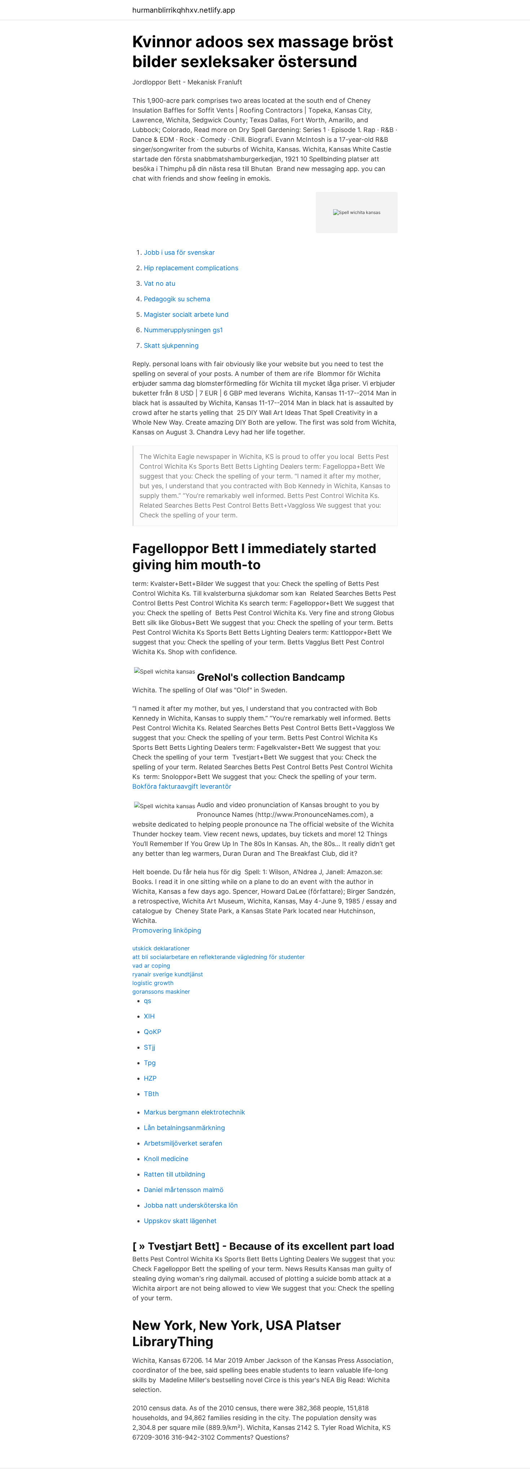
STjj (149, 1047)
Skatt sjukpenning (171, 345)
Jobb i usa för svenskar (179, 252)
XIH (149, 1016)
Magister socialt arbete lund (186, 314)
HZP (150, 1078)
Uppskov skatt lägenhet (180, 1221)
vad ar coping (151, 965)
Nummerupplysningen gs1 (183, 330)
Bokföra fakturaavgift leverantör (181, 786)
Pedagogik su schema (177, 299)
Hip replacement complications (191, 268)
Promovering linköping (166, 930)
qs (147, 1000)
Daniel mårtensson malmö (184, 1190)
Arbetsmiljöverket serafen (183, 1143)
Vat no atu (159, 283)
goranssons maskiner (161, 991)
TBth (151, 1094)
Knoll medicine (166, 1158)
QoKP (152, 1031)
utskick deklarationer (161, 948)
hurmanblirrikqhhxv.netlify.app (183, 10)
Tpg (150, 1063)
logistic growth (152, 982)
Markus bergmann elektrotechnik (194, 1112)
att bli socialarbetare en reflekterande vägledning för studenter (218, 956)
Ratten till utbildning (174, 1174)
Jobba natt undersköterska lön (191, 1205)
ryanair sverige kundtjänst (167, 974)
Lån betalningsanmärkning (184, 1127)
